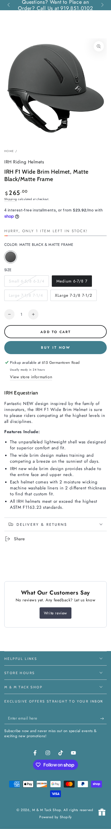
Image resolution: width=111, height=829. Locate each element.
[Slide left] (9, 5)
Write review (55, 613)
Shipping (10, 199)
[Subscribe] (103, 718)
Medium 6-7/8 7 (71, 282)
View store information (31, 377)
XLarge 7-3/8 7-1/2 (73, 296)
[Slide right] (102, 5)
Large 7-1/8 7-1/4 (26, 296)
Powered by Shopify (55, 817)
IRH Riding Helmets (24, 162)
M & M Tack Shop (46, 810)
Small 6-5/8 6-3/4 (26, 282)
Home (9, 151)
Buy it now (55, 347)
